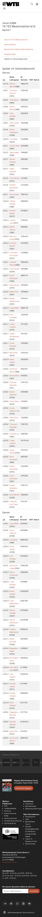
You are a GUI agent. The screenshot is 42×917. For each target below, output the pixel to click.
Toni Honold (14, 269)
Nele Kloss (14, 731)
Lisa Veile (13, 540)
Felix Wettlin (15, 495)
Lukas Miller (14, 308)
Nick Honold (14, 285)
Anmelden (34, 891)
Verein (16, 39)
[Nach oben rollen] (37, 912)
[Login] (37, 4)
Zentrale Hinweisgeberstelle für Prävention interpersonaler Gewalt (32, 831)
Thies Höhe (14, 401)
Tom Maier (14, 139)
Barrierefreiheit (30, 806)
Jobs (27, 819)
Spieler (16, 59)
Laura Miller (14, 523)
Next (41, 762)
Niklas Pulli (14, 291)
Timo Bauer (14, 100)
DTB (5, 806)
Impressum (29, 804)
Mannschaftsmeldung (18, 49)
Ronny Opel (14, 194)
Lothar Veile (14, 146)
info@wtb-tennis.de (9, 862)
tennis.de (7, 811)
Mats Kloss (14, 417)
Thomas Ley (14, 434)
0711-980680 (9, 860)
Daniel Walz (14, 152)
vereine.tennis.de (10, 818)
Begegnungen (10, 54)
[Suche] (31, 4)
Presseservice (30, 817)
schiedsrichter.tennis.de (13, 821)
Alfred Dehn (14, 375)
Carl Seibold (14, 178)
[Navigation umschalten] (4, 8)
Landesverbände (10, 808)
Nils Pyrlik (14, 352)
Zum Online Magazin (24, 788)
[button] (4, 912)
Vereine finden (30, 844)
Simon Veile (14, 123)
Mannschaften (10, 44)
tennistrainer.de (10, 823)
